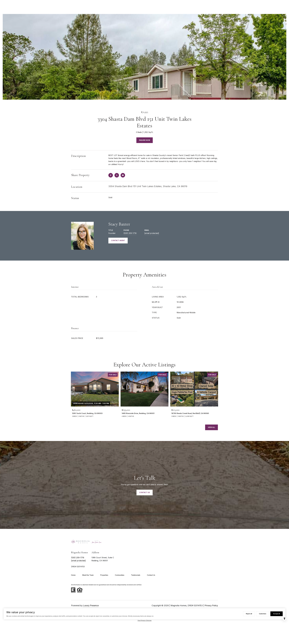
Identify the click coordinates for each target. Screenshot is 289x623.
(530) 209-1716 (130, 233)
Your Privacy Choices (144, 620)
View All (211, 427)
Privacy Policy (211, 605)
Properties (104, 575)
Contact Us (151, 575)
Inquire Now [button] (144, 140)
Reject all (249, 614)
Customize (262, 614)
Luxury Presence (91, 605)
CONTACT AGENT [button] (118, 240)
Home (73, 575)
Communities (119, 575)
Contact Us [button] (144, 492)
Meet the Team (88, 575)
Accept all (276, 614)
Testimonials (135, 575)
